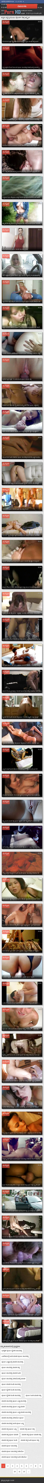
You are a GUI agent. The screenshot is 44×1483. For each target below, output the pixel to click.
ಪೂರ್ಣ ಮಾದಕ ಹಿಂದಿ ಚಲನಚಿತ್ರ (11, 1384)
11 (19, 1471)
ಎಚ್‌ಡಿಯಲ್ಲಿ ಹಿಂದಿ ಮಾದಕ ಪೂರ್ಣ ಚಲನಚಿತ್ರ (15, 1356)
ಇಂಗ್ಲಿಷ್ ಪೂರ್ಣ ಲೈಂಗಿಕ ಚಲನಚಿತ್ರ (12, 1351)
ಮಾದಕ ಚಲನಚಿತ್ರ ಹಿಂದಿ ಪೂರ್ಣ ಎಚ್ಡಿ (13, 1423)
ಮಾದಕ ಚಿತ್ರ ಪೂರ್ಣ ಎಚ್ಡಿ (9, 1429)
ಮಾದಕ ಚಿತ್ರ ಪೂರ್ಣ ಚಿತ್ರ (27, 1429)
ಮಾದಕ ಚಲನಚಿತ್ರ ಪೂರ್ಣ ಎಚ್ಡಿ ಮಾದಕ (13, 1407)
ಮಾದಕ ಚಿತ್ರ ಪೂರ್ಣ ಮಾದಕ (10, 1434)
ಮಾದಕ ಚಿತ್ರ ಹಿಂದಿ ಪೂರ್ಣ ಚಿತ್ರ (30, 1440)
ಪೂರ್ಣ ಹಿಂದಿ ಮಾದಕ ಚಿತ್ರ (33, 1395)
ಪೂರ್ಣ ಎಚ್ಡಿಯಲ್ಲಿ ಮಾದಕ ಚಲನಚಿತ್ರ (12, 1362)
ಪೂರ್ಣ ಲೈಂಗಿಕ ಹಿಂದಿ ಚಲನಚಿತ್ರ (11, 1390)
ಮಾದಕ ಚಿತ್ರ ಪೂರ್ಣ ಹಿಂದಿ (9, 1440)
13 (24, 1471)
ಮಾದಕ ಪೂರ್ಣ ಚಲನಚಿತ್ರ (9, 1446)
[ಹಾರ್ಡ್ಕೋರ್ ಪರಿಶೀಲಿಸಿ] (12, 12)
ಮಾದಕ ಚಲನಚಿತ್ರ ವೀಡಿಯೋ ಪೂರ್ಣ (13, 1418)
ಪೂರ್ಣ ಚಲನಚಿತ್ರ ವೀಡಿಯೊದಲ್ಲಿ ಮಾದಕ (13, 1379)
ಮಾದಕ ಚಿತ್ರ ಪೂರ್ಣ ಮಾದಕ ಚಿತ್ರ (31, 1434)
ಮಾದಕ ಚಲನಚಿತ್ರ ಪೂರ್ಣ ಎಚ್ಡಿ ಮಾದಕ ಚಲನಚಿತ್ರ (16, 1412)
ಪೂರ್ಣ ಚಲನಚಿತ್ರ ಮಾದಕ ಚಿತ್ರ (11, 1367)
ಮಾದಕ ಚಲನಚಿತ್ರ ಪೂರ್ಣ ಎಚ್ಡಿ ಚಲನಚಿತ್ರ (14, 1401)
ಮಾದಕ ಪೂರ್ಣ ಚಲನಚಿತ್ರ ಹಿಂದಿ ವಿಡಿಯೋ (14, 1457)
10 (15, 1471)
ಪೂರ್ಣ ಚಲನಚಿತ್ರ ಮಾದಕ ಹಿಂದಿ (11, 1373)
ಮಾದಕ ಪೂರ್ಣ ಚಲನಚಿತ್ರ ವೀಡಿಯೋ (13, 1451)
